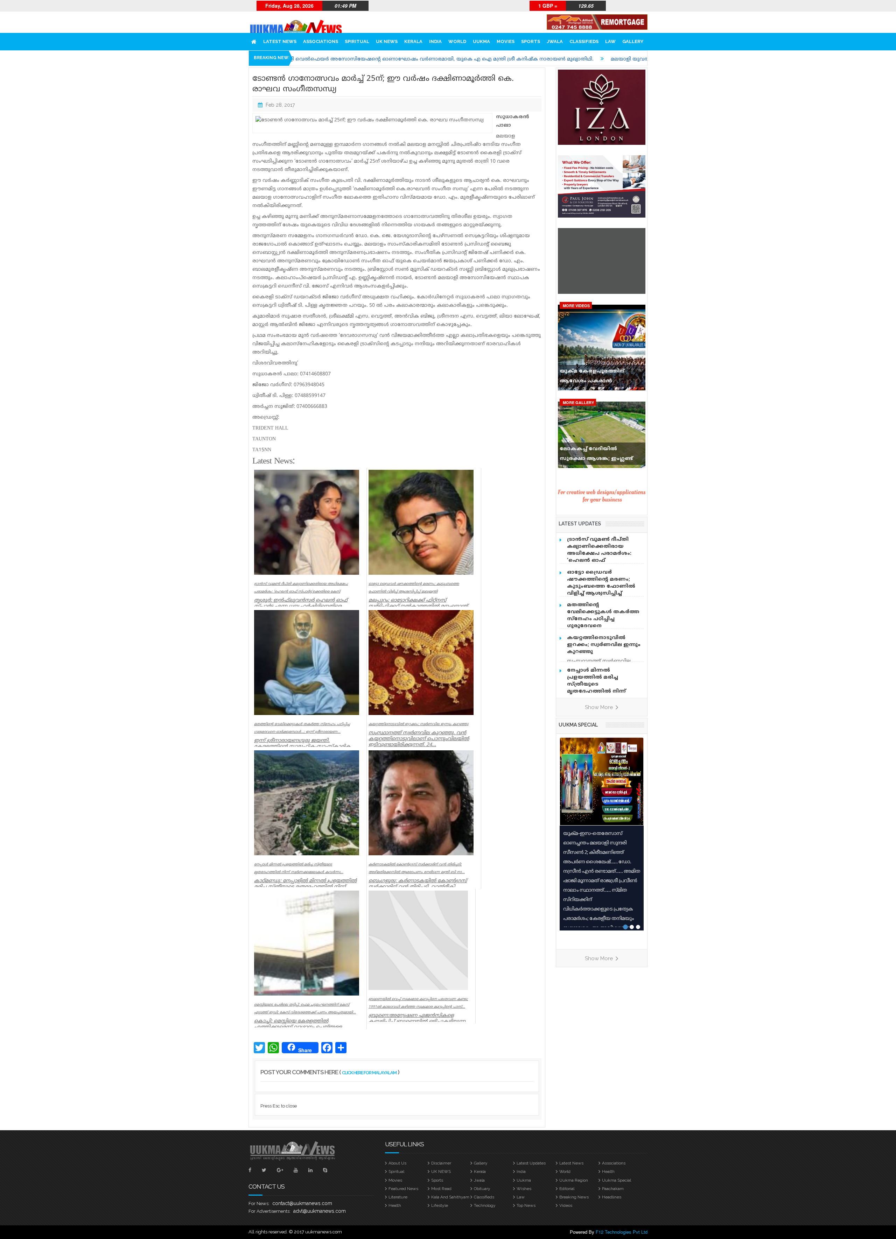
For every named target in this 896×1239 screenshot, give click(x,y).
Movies (505, 41)
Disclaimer (441, 1163)
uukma (481, 41)
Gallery (632, 41)
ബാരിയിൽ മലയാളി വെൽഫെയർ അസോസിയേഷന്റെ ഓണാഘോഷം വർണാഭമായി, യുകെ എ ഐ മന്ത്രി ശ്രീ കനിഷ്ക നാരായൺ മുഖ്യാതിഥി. (330, 59)
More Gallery (578, 402)
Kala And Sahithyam (450, 1197)
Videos (565, 1205)
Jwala (555, 41)
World (457, 41)
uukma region (573, 1180)
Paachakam (613, 1188)
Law (610, 41)
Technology (485, 1205)
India (435, 41)
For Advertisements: (269, 1211)
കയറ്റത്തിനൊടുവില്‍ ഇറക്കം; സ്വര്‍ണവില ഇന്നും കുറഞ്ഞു (603, 645)
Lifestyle (439, 1205)
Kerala (413, 41)
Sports (530, 41)
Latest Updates (531, 1163)
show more (599, 707)
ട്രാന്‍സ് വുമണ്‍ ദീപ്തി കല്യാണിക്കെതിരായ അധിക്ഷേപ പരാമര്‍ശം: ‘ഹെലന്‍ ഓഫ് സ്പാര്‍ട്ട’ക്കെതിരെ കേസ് (602, 554)
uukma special (578, 725)
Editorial (566, 1188)
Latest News (279, 41)
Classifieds (583, 41)
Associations (320, 41)
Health (608, 1171)
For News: (259, 1203)
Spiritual (357, 41)
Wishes (524, 1188)
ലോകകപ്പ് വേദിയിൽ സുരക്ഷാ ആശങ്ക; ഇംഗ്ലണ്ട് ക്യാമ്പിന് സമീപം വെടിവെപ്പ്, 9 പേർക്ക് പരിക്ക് (600, 455)
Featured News (403, 1188)
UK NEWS (387, 41)
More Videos (576, 305)
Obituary (482, 1188)
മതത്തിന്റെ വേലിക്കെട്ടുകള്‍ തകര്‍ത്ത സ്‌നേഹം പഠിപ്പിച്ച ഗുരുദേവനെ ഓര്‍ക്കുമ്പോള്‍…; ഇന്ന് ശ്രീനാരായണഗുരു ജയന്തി (603, 622)
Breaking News (574, 1197)
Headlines (611, 1197)
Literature (397, 1197)
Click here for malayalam (369, 1072)
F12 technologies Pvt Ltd (622, 1232)
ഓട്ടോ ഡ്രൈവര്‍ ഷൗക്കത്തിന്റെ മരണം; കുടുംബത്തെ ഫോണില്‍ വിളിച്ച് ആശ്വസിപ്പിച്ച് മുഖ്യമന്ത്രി (601, 586)
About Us (397, 1163)
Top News (526, 1205)
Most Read (441, 1188)
